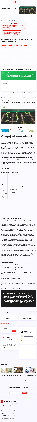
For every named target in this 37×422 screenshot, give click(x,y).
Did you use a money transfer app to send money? (11, 278)
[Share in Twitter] (4, 313)
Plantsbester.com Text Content (9, 35)
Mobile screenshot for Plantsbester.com (12, 32)
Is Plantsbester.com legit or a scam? (9, 26)
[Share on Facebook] (6, 313)
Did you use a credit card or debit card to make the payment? (13, 267)
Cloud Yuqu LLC (31, 231)
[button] (1, 2)
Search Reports (5, 328)
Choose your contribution (6, 81)
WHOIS (4, 231)
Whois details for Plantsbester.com (11, 31)
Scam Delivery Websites (5, 415)
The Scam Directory (4, 413)
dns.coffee (6, 251)
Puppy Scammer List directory (28, 332)
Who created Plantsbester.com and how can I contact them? (14, 28)
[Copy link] (9, 313)
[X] (3, 347)
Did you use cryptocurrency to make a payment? (11, 281)
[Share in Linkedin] (8, 313)
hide (16, 23)
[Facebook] (5, 347)
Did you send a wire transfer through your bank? (11, 276)
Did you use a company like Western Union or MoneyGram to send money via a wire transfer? (17, 273)
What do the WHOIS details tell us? (10, 33)
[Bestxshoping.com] (18, 370)
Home (2, 4)
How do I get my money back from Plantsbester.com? (13, 34)
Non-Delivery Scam (6, 4)
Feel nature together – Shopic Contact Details (12, 29)
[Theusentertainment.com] (30, 370)
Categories (14, 413)
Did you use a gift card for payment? (9, 269)
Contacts (14, 415)
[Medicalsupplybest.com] (27, 317)
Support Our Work (5, 27)
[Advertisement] (18, 59)
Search (14, 330)
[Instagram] (5, 408)
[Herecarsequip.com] (9, 317)
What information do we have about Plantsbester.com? (12, 25)
